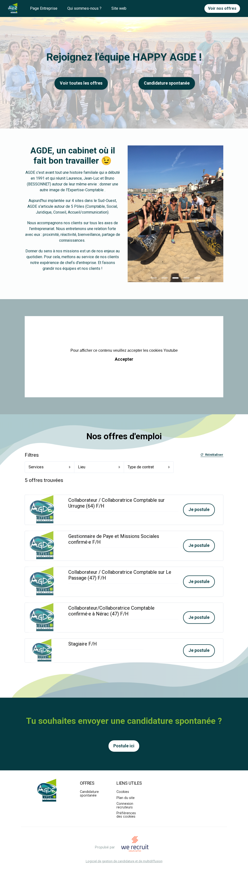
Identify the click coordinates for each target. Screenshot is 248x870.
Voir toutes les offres (81, 83)
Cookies (122, 792)
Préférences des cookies (126, 815)
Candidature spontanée (89, 793)
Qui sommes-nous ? (84, 8)
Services (36, 467)
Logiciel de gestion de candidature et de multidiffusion (124, 861)
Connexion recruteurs (124, 805)
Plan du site (125, 798)
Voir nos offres (222, 8)
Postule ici (123, 745)
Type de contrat (141, 467)
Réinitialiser (214, 454)
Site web (118, 8)
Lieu (81, 467)
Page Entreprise (43, 8)
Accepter (124, 359)
